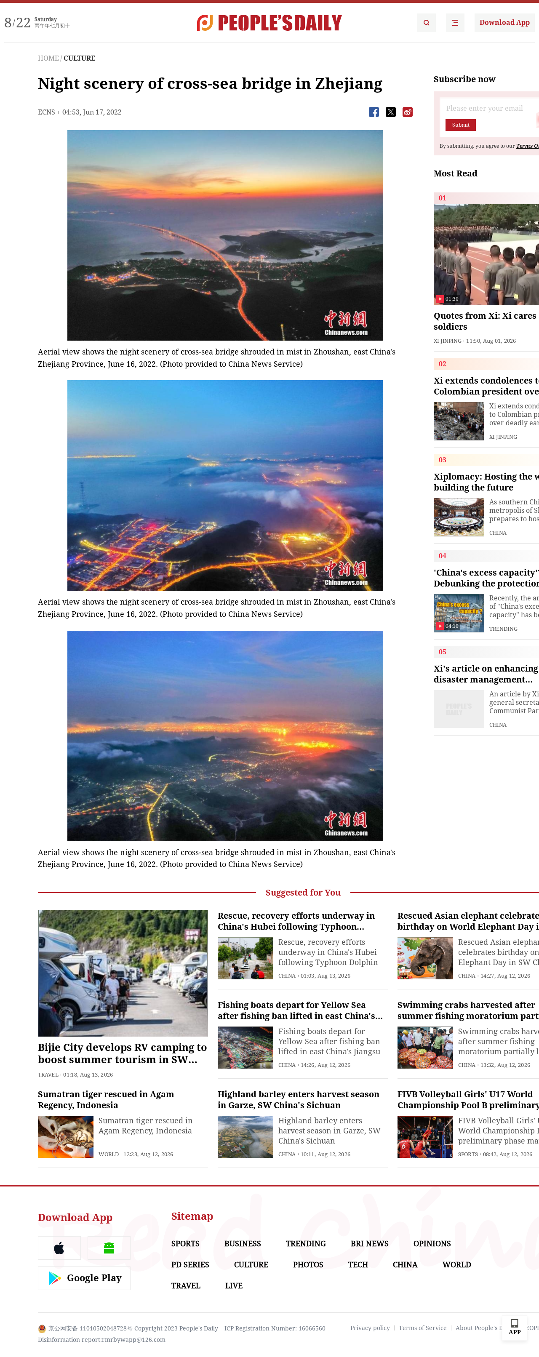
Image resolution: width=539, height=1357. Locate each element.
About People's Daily (484, 1328)
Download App (505, 23)
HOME (48, 58)
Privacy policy (370, 1328)
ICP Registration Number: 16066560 (275, 1328)
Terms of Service (423, 1328)
